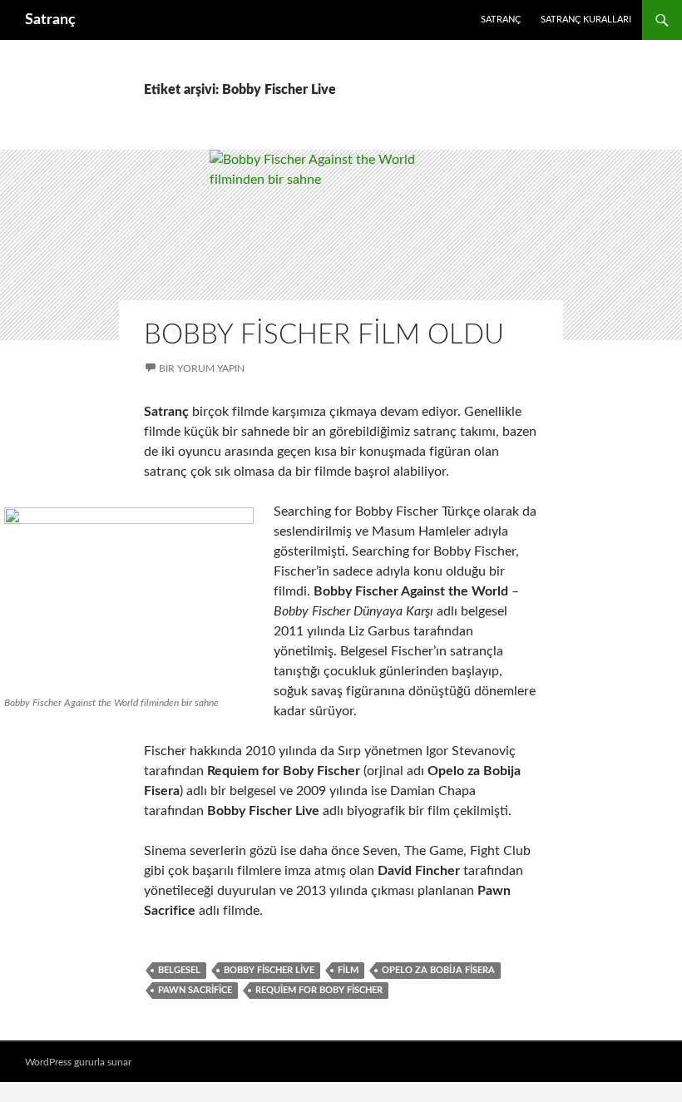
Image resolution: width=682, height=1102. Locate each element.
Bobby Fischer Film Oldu (324, 334)
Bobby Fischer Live (269, 970)
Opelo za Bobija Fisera (438, 970)
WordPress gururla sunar (78, 1062)
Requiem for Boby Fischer (319, 990)
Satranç (50, 19)
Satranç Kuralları (586, 19)
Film (348, 970)
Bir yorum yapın (202, 368)
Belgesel (179, 970)
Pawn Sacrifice (195, 990)
